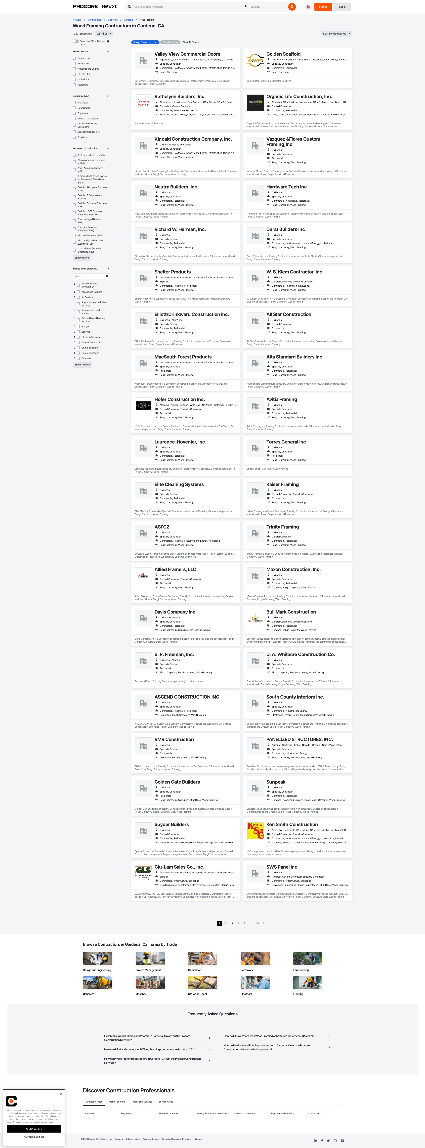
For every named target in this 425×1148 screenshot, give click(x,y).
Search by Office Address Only (92, 43)
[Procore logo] (85, 7)
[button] (74, 58)
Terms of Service (151, 1139)
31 (257, 923)
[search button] (292, 7)
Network (109, 6)
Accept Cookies (34, 1129)
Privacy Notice (133, 1139)
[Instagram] (335, 1140)
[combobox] (268, 6)
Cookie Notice (47, 1122)
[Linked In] (315, 1140)
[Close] (60, 1094)
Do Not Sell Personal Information (176, 1139)
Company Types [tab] (94, 1101)
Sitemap (198, 1139)
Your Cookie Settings (33, 1137)
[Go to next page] (263, 923)
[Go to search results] (107, 276)
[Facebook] (322, 1141)
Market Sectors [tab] (117, 1101)
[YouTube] (342, 1140)
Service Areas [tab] (166, 1101)
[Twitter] (328, 1140)
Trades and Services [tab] (141, 1101)
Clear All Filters (190, 42)
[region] (34, 1117)
